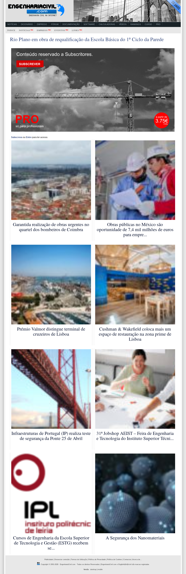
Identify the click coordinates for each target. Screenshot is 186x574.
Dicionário (27, 24)
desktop (93, 569)
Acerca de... (137, 559)
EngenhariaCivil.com (67, 564)
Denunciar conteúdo (62, 559)
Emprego (42, 24)
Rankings (135, 24)
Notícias (12, 24)
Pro (158, 24)
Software (89, 24)
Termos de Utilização (79, 559)
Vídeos (122, 24)
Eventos (59, 30)
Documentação (71, 24)
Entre (29, 137)
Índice (11, 30)
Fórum (54, 24)
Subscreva (16, 137)
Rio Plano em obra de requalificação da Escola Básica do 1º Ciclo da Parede (87, 39)
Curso (148, 24)
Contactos (127, 559)
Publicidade (49, 559)
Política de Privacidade (97, 559)
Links (75, 30)
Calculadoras (107, 24)
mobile (100, 569)
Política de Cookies (114, 559)
